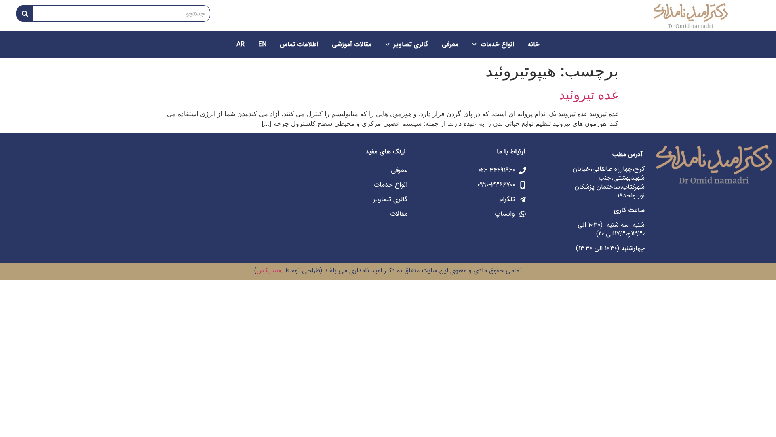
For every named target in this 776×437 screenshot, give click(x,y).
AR (240, 44)
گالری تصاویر (411, 44)
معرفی (450, 44)
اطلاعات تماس (299, 44)
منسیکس (269, 270)
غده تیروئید (588, 94)
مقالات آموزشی (351, 44)
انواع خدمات (497, 44)
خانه (534, 44)
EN (262, 44)
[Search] (25, 13)
